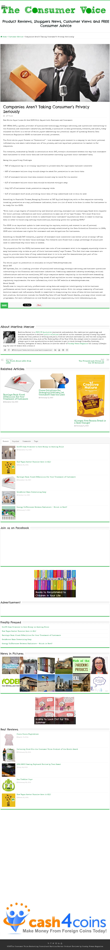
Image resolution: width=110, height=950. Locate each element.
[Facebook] (51, 943)
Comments (27, 441)
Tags (36, 441)
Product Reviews (71, 946)
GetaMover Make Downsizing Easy (31, 492)
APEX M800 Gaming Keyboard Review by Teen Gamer (39, 764)
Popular (15, 441)
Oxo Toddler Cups (24, 779)
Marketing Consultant (39, 946)
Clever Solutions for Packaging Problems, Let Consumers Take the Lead (52, 393)
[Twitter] (53, 943)
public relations (51, 335)
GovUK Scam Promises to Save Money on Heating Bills (40, 447)
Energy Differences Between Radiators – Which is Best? (42, 507)
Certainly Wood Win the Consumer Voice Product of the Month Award (47, 749)
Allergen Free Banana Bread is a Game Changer (90, 422)
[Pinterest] (56, 943)
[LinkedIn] (59, 943)
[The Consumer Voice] (55, 16)
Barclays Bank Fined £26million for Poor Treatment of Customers (15, 397)
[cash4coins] (55, 919)
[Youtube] (61, 943)
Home (4, 37)
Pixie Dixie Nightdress (28, 734)
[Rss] (48, 943)
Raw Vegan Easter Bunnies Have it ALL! (34, 462)
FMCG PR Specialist (44, 332)
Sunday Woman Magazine (78, 344)
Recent (6, 441)
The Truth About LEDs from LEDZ (18, 361)
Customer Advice (15, 37)
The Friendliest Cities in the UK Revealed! (91, 361)
